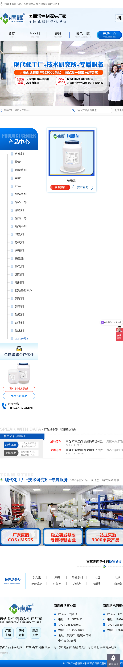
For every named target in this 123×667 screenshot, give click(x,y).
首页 (17, 110)
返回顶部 (113, 664)
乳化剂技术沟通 (19, 388)
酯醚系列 (37, 583)
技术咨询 (82, 187)
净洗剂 (77, 583)
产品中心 (26, 110)
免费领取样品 (19, 395)
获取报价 (60, 187)
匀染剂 (57, 583)
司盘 (97, 577)
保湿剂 (97, 583)
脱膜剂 (71, 180)
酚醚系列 (77, 577)
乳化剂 (37, 577)
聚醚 (57, 577)
